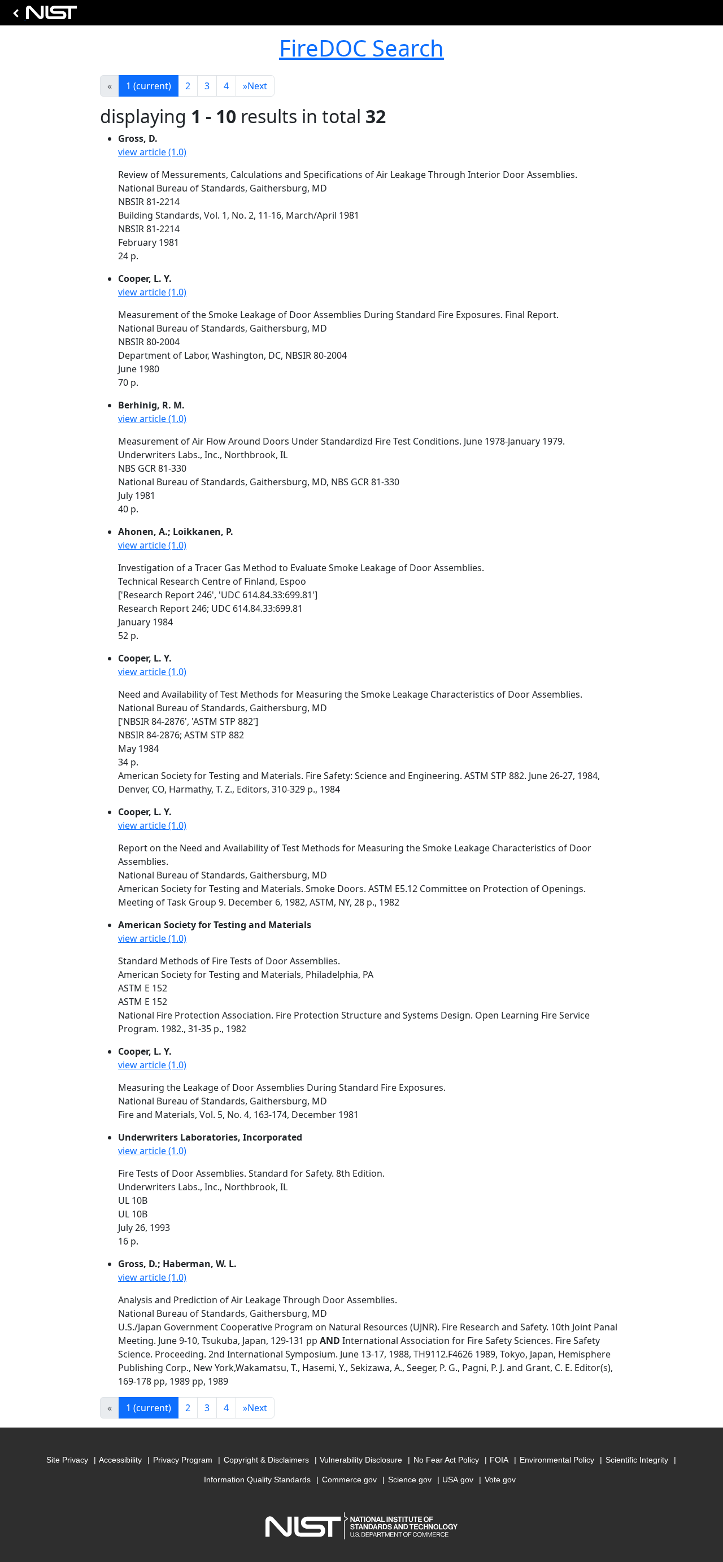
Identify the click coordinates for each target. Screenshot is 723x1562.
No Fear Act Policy (446, 1459)
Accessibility (120, 1459)
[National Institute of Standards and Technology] (43, 15)
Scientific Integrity (637, 1459)
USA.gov (457, 1479)
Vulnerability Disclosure (361, 1459)
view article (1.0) (152, 152)
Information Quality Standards (257, 1479)
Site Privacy (67, 1459)
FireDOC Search (361, 47)
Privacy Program (182, 1459)
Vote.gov (500, 1479)
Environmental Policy (557, 1459)
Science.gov (410, 1479)
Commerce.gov (349, 1479)
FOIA (499, 1459)
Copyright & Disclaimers (266, 1459)
